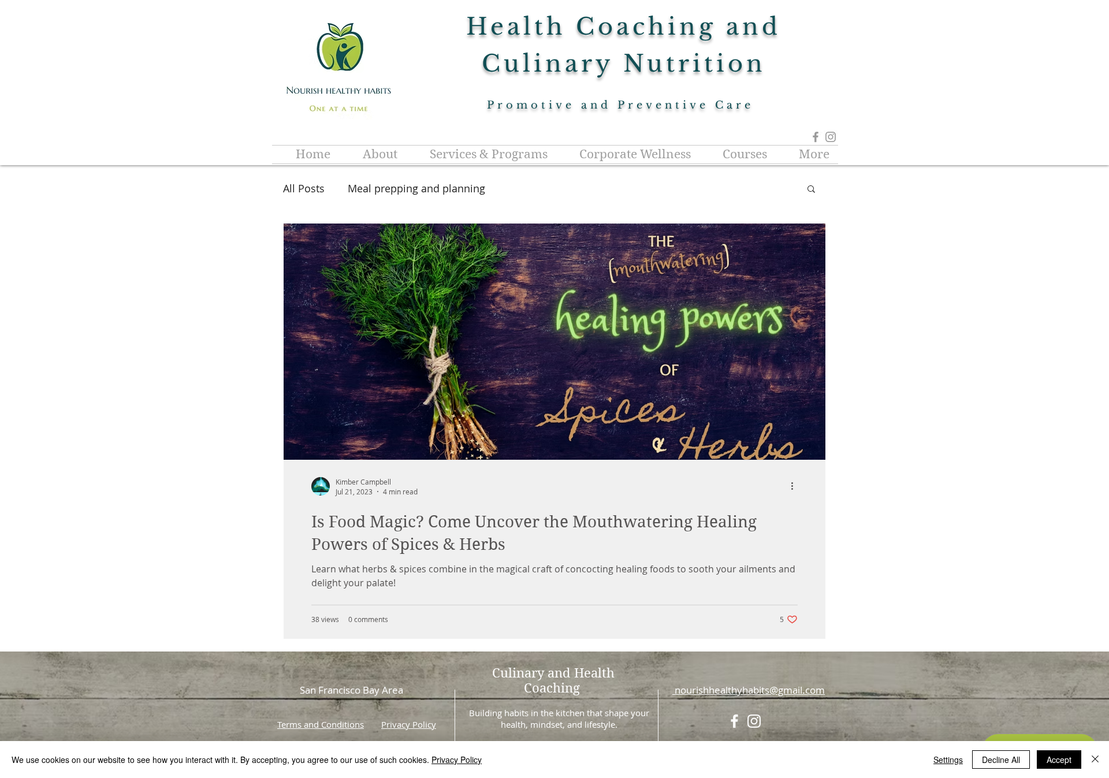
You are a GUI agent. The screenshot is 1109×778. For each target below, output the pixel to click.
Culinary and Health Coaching (553, 680)
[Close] (1095, 759)
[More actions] (796, 486)
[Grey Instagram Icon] (831, 137)
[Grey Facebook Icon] (816, 137)
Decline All (1001, 759)
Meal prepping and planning (416, 188)
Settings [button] (948, 759)
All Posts (304, 188)
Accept (1059, 759)
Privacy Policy (408, 724)
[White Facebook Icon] (734, 721)
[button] (811, 190)
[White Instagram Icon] (754, 721)
